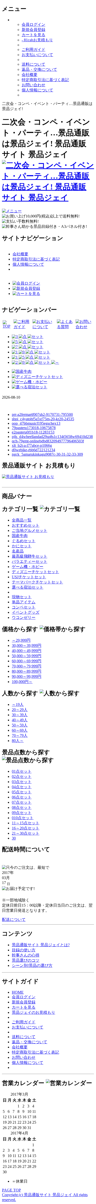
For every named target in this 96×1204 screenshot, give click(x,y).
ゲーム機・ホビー (27, 567)
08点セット (22, 807)
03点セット (22, 782)
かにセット (22, 546)
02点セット (22, 776)
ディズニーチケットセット (35, 572)
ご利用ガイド (33, 49)
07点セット (22, 802)
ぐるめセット (23, 541)
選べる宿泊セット (27, 587)
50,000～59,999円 (26, 656)
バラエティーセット (29, 561)
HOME (18, 992)
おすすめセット (25, 525)
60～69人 (20, 730)
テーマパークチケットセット (37, 582)
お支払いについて (37, 55)
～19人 (18, 704)
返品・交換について (39, 69)
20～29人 (20, 710)
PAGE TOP (11, 1190)
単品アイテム (23, 602)
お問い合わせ (33, 85)
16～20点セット (25, 828)
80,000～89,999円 (26, 671)
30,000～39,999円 (26, 645)
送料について (33, 64)
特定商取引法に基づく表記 (45, 80)
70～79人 (20, 735)
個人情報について (37, 90)
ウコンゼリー (23, 617)
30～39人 (20, 715)
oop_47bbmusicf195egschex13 (36, 423)
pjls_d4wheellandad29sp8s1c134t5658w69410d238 (52, 437)
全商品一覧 (22, 520)
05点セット (22, 792)
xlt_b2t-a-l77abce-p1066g (32, 445)
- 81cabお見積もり (37, 40)
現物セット (22, 597)
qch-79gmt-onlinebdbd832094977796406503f (48, 441)
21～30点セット (25, 833)
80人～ (18, 741)
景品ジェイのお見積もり (33, 1012)
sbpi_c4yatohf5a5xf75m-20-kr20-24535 (43, 419)
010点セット (22, 818)
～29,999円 (21, 640)
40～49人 (20, 720)
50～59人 (20, 725)
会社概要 (29, 75)
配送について (14, 919)
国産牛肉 (20, 536)
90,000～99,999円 (26, 676)
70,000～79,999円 (26, 666)
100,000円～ (22, 682)
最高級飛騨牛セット (29, 556)
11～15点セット (25, 823)
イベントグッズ (25, 612)
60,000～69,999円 (26, 661)
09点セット (22, 813)
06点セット (22, 797)
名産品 (18, 551)
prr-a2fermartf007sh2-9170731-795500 (42, 414)
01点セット (22, 771)
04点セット (22, 787)
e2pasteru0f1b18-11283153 (33, 432)
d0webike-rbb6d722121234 (33, 450)
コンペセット (23, 607)
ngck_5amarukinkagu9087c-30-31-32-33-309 (47, 454)
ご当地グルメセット (29, 530)
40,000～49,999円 (26, 651)
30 (14, 838)
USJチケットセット (29, 577)
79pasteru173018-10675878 (34, 428)
